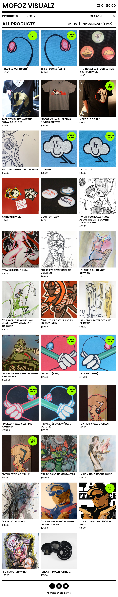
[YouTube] (66, 586)
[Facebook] (52, 586)
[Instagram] (59, 586)
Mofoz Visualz (28, 5)
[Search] (114, 16)
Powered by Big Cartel (59, 593)
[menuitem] (11, 16)
